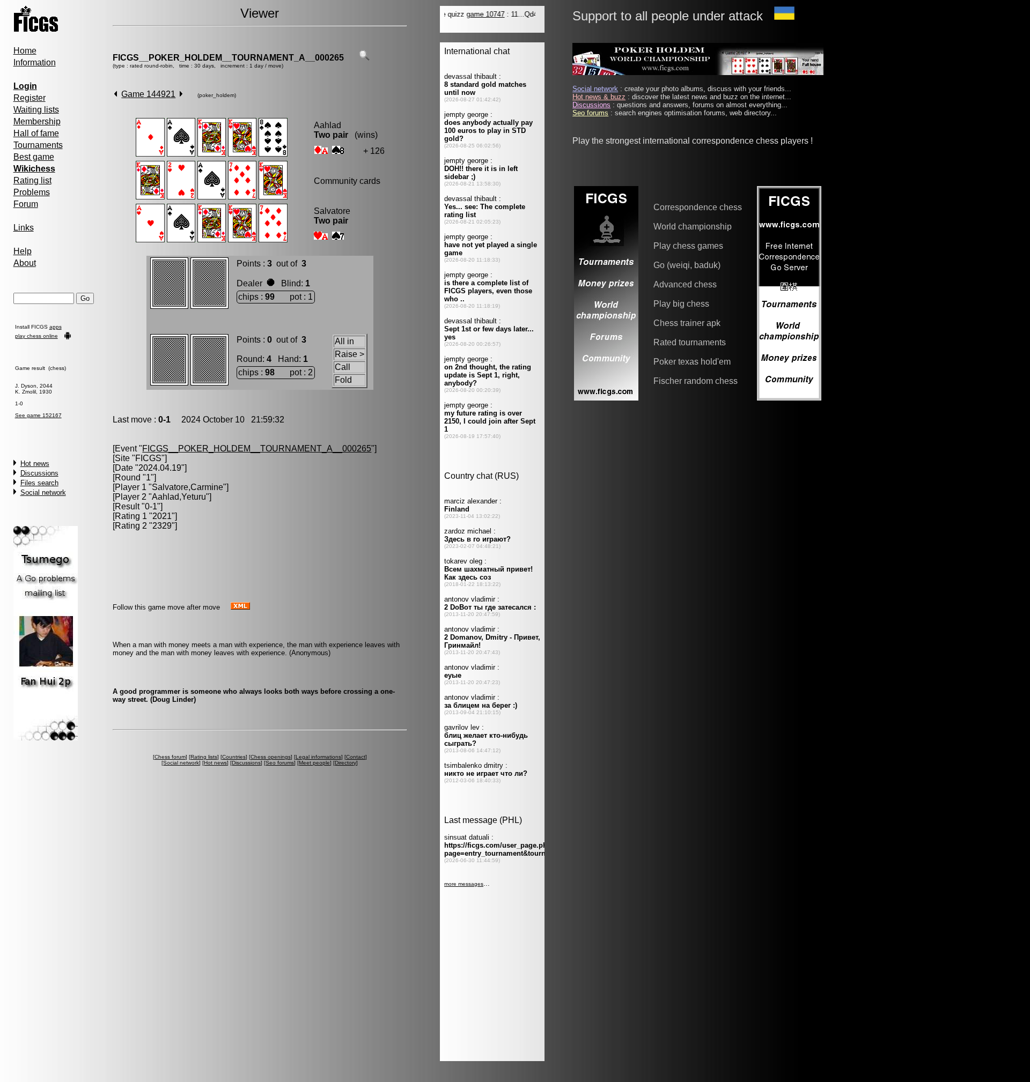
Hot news (34, 464)
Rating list (32, 180)
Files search (39, 483)
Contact (355, 757)
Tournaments (38, 145)
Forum (25, 204)
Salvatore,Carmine (187, 487)
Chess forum (170, 757)
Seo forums (280, 763)
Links (23, 227)
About (24, 263)
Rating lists (203, 757)
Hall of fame (36, 133)
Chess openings (271, 757)
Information (34, 62)
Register (29, 97)
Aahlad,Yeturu (179, 496)
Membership (37, 121)
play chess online (36, 336)
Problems (31, 192)
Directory (345, 763)
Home (24, 50)
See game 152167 (38, 415)
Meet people (314, 763)
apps (55, 327)
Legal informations (318, 757)
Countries (234, 757)
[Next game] (181, 94)
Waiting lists (36, 109)
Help (22, 251)
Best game (33, 156)
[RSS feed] (240, 606)
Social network (43, 492)
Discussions (39, 473)
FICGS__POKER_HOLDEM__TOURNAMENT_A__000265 (228, 57)
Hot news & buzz (599, 97)
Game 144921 (148, 94)
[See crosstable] (364, 57)
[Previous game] (115, 94)
